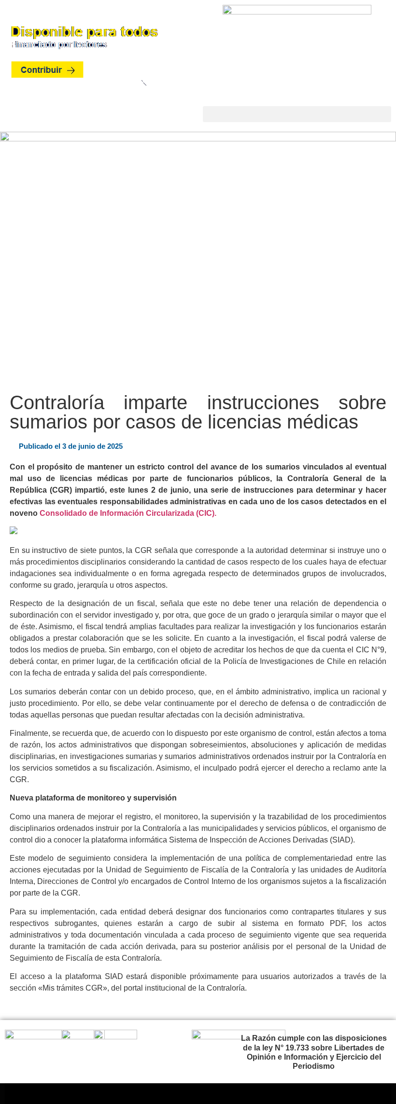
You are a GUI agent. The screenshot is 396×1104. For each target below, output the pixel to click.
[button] (297, 114)
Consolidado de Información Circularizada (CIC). (128, 513)
